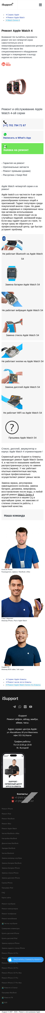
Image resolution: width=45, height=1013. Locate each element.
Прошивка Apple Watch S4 (22, 437)
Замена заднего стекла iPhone (13, 948)
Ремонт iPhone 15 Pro (10, 963)
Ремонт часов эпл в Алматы (19, 682)
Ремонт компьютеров (10, 909)
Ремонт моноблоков (9, 918)
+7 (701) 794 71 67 (24, 801)
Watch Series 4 (13, 20)
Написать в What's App (17, 137)
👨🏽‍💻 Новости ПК (7, 997)
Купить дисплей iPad (9, 938)
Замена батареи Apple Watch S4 (22, 284)
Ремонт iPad (6, 814)
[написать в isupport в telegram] (14, 706)
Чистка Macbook (8, 853)
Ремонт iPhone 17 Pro (10, 978)
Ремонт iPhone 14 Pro (10, 953)
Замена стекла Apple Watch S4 (22, 335)
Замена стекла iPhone (10, 873)
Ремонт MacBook (8, 819)
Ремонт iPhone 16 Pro (10, 968)
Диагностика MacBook (10, 843)
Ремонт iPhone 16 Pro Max (12, 973)
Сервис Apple (13, 15)
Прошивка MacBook (9, 993)
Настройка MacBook (9, 838)
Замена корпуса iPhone (11, 943)
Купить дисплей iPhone (10, 933)
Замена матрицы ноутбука (12, 858)
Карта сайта (6, 898)
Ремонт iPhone (7, 809)
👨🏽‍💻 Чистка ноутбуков (9, 923)
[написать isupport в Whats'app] (19, 706)
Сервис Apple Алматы (16, 679)
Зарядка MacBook (8, 848)
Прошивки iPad (7, 888)
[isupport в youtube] (30, 706)
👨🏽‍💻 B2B (4, 1002)
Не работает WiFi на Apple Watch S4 (22, 413)
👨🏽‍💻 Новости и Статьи (9, 988)
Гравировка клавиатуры (11, 928)
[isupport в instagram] (25, 706)
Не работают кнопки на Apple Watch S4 (23, 361)
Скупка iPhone (7, 883)
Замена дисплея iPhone (11, 878)
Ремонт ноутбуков (8, 904)
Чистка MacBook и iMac (10, 833)
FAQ (3, 893)
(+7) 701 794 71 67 (14, 125)
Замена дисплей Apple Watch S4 (22, 387)
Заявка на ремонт (16, 150)
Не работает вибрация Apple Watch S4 (22, 310)
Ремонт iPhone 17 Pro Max (12, 983)
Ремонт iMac (6, 824)
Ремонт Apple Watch (16, 18)
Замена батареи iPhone (11, 868)
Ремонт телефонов (9, 914)
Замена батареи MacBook (11, 863)
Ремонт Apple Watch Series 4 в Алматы (24, 685)
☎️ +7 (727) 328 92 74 (22, 797)
